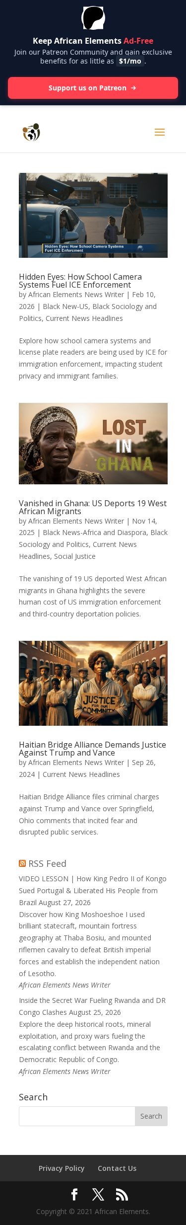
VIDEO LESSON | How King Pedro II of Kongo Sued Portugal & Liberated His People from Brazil (93, 890)
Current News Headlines (84, 318)
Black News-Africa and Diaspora (94, 532)
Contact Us (117, 1168)
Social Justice (75, 556)
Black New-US (65, 306)
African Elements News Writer (76, 294)
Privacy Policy (62, 1168)
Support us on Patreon (87, 87)
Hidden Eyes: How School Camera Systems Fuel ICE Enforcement (80, 280)
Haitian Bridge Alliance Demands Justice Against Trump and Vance (92, 748)
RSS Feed (47, 863)
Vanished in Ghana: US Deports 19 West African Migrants (93, 507)
